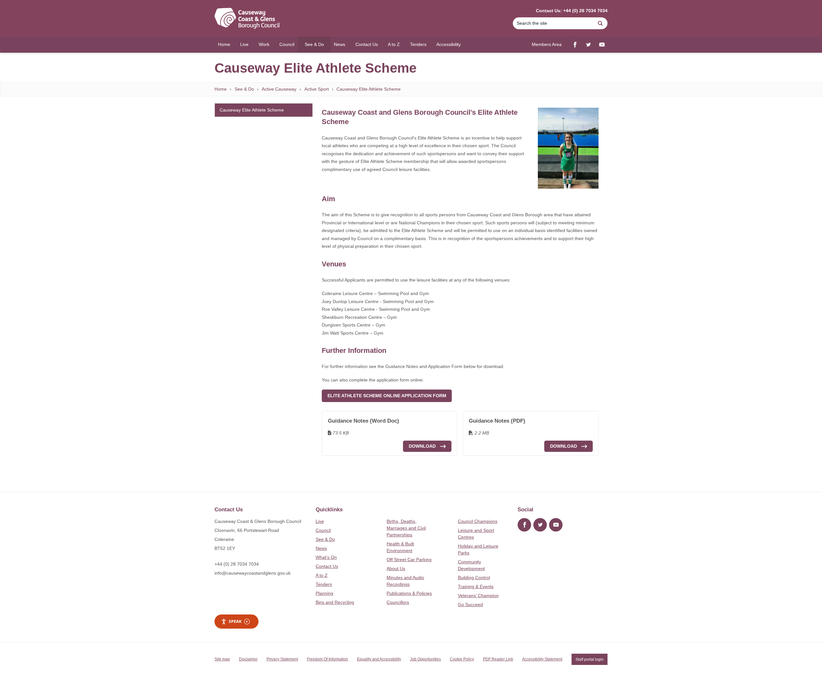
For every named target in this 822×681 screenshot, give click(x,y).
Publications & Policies (409, 593)
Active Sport (316, 89)
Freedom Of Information (327, 659)
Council (323, 530)
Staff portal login (589, 659)
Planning (324, 593)
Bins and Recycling (335, 602)
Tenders (324, 584)
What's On (326, 557)
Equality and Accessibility (379, 659)
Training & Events (476, 586)
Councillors (398, 602)
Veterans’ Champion (478, 595)
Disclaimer (248, 659)
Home (220, 89)
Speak (235, 621)
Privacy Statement (282, 659)
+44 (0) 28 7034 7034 (236, 564)
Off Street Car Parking (409, 559)
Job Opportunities (425, 659)
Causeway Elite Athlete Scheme (369, 89)
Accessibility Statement (542, 659)
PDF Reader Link (498, 659)
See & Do (244, 89)
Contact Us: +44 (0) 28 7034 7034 (572, 10)
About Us (396, 568)
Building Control (474, 577)
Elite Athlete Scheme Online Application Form (387, 395)
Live (320, 521)
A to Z (322, 575)
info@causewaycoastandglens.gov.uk (252, 573)
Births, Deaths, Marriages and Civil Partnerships (406, 528)
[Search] (600, 23)
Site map (222, 659)
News (321, 548)
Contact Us (327, 566)
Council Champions (477, 521)
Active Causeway (279, 89)
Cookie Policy (462, 659)
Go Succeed (470, 604)
